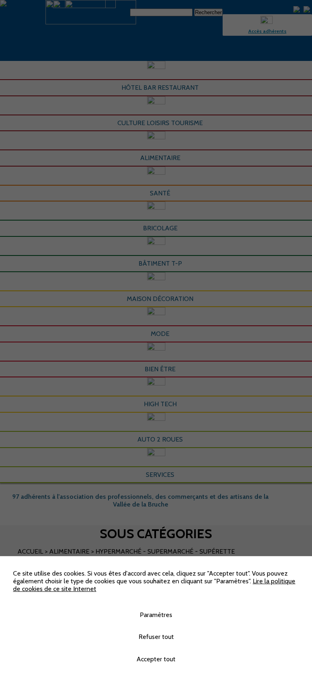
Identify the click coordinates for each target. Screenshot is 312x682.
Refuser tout (156, 637)
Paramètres (156, 615)
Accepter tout (156, 659)
